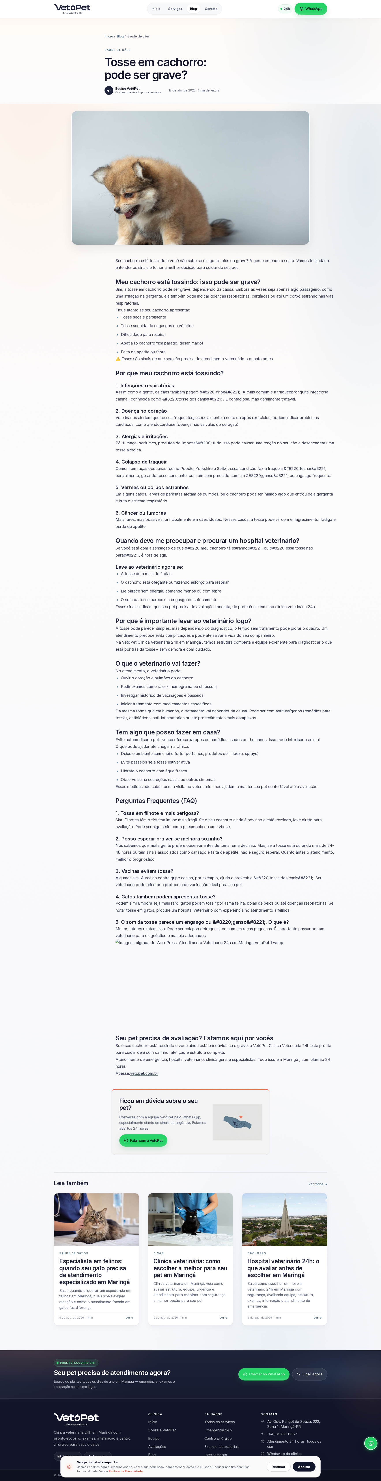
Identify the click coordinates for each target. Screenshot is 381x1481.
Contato (211, 9)
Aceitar (304, 1467)
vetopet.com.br (144, 1073)
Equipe (153, 1438)
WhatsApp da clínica (284, 1453)
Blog (193, 9)
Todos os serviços (219, 1422)
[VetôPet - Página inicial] (77, 1419)
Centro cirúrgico (218, 1438)
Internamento (215, 1455)
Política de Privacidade (126, 1471)
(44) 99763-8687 (282, 1434)
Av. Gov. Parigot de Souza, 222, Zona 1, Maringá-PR (293, 1424)
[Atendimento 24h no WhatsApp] (370, 1443)
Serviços (175, 9)
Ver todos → (317, 1184)
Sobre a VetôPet (162, 1430)
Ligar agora (313, 1374)
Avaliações (157, 1446)
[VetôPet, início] (72, 9)
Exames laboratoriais (221, 1446)
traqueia (212, 928)
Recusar (279, 1467)
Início (156, 9)
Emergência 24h (218, 1430)
